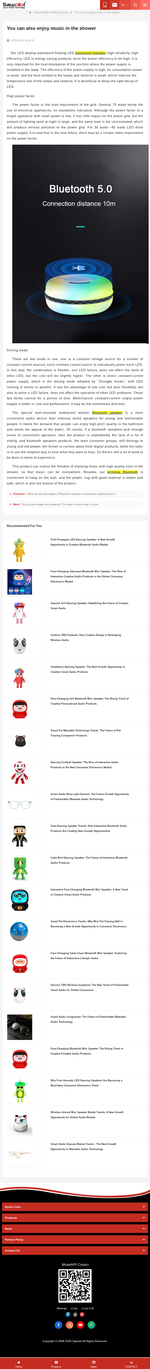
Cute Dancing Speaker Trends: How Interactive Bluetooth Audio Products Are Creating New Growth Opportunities (89, 828)
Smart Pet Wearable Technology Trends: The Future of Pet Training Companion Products (86, 733)
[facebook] (58, 1325)
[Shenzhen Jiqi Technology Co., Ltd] (14, 5)
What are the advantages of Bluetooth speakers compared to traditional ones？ (72, 493)
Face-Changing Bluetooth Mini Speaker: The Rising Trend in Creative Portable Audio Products (87, 1051)
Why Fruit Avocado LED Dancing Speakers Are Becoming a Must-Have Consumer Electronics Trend (86, 1083)
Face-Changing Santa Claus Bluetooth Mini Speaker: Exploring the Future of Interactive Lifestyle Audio (89, 956)
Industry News (60, 12)
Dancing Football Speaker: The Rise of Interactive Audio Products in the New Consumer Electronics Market (84, 765)
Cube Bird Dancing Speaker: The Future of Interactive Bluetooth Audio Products (89, 860)
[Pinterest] (82, 1314)
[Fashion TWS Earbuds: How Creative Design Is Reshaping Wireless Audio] (19, 645)
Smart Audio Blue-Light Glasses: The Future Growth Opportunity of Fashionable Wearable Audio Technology (90, 797)
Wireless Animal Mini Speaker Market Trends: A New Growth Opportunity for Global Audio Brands (87, 1115)
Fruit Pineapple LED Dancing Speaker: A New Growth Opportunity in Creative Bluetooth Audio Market (83, 542)
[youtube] (80, 1325)
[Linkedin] (68, 1314)
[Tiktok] (75, 1314)
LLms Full (87, 1308)
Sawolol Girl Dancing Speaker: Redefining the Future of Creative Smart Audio (89, 606)
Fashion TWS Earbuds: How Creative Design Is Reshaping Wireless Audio (86, 638)
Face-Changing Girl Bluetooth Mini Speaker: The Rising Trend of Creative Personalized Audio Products (90, 701)
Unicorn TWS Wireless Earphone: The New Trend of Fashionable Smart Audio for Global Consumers (90, 988)
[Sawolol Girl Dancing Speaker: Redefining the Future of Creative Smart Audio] (19, 613)
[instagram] (69, 1325)
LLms (74, 1308)
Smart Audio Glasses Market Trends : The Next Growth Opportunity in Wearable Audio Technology (83, 1147)
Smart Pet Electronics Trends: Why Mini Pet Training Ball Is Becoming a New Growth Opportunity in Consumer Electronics (89, 924)
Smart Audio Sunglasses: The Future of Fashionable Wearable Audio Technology (88, 1019)
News (46, 12)
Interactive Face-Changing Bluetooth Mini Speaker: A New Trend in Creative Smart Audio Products (89, 892)
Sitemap (62, 1308)
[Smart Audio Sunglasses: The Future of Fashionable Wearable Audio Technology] (19, 1027)
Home (36, 12)
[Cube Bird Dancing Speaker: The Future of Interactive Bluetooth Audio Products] (19, 868)
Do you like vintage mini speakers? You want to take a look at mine (60, 504)
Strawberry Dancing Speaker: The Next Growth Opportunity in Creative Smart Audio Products (88, 669)
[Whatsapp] (91, 1325)
